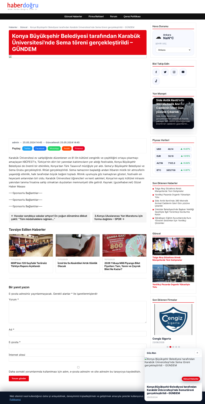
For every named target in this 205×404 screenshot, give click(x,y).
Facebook (40, 148)
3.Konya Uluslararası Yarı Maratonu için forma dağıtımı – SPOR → (118, 217)
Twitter (27, 148)
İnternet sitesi (17, 354)
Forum (113, 16)
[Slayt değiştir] (167, 347)
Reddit (67, 148)
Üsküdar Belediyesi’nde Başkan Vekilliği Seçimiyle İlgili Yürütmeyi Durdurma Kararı (174, 212)
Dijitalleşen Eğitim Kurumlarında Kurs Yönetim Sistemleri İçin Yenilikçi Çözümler (173, 220)
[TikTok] (156, 81)
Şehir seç (161, 43)
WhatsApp (54, 148)
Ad (11, 329)
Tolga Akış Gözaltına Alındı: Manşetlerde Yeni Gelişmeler (169, 189)
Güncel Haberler (73, 16)
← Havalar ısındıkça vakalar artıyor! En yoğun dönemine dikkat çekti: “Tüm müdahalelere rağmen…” (49, 217)
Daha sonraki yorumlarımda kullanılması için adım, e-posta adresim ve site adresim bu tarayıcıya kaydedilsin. (75, 371)
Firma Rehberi (96, 16)
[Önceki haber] (182, 103)
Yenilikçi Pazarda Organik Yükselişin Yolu (172, 195)
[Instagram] (174, 72)
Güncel (23, 27)
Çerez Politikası (132, 16)
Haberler (13, 27)
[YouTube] (183, 72)
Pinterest (79, 148)
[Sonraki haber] (189, 103)
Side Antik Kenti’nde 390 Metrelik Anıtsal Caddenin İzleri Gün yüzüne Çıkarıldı (172, 203)
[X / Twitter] (165, 72)
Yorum (14, 299)
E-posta (14, 342)
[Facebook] (156, 72)
